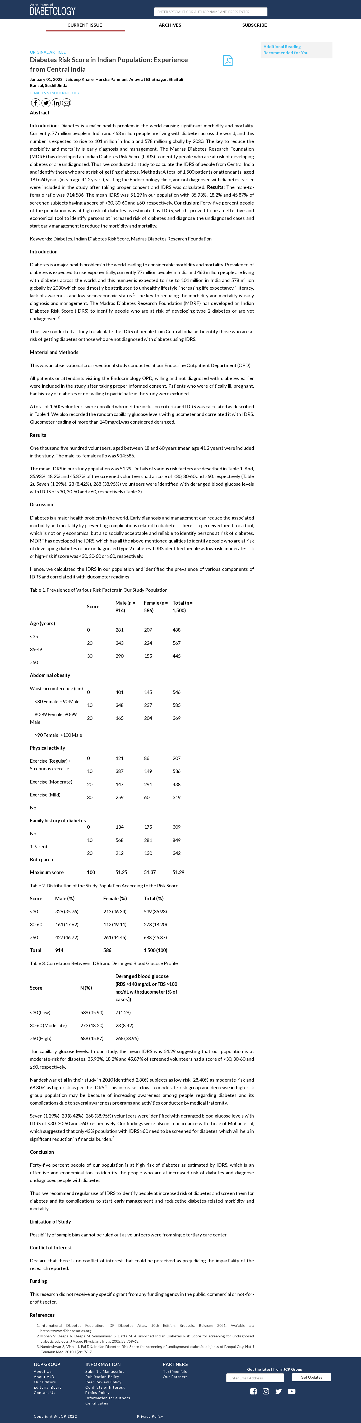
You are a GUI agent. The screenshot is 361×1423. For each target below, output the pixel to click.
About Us (43, 1371)
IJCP (61, 1416)
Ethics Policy (97, 1392)
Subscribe (254, 25)
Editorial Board (48, 1387)
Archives (170, 25)
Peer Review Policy (103, 1382)
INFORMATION (103, 1364)
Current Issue (84, 25)
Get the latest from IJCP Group (274, 1369)
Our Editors (45, 1382)
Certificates (96, 1403)
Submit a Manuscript (104, 1371)
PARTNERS (175, 1364)
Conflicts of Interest (105, 1387)
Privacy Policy (150, 1416)
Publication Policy (102, 1376)
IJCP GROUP (47, 1364)
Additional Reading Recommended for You (285, 49)
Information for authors (107, 1398)
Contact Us (44, 1392)
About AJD (44, 1376)
